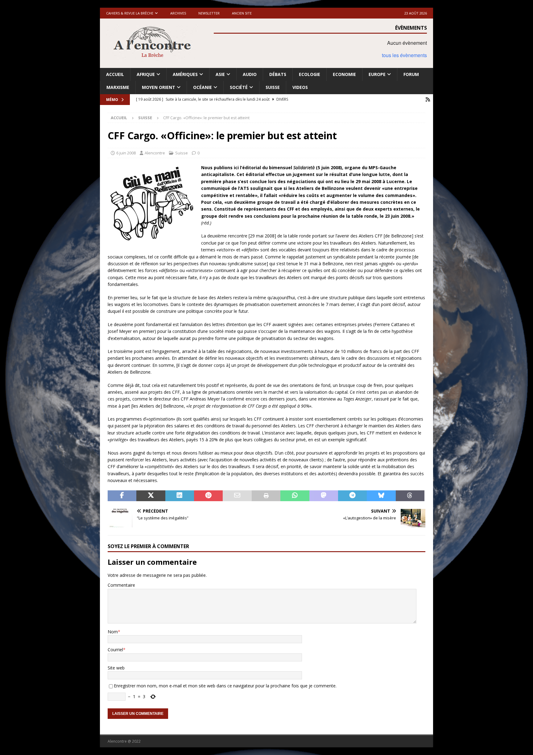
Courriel (115, 649)
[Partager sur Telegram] (352, 495)
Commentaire (121, 585)
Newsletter (209, 13)
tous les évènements (404, 55)
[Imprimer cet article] (266, 495)
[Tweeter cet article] (150, 495)
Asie (220, 74)
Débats (277, 74)
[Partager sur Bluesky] (381, 495)
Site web (116, 668)
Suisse (273, 87)
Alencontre (155, 153)
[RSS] (427, 99)
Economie (344, 74)
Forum (411, 74)
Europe (377, 74)
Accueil (115, 74)
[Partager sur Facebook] (122, 495)
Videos (300, 87)
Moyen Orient (158, 87)
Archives (178, 13)
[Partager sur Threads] (410, 495)
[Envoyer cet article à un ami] (237, 495)
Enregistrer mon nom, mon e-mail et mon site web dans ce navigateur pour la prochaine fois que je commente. (225, 686)
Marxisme (117, 87)
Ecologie (309, 74)
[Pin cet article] (208, 495)
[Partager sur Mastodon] (323, 495)
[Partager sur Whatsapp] (294, 495)
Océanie (202, 87)
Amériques (185, 74)
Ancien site (242, 13)
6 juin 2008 (126, 153)
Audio (250, 74)
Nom (113, 632)
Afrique (146, 74)
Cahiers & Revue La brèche (129, 13)
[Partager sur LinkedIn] (179, 495)
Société (239, 87)
